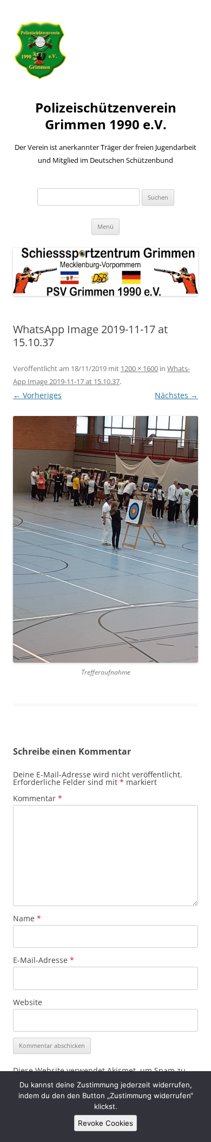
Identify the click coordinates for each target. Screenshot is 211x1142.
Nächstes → (176, 395)
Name (27, 918)
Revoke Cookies (105, 1123)
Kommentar (37, 798)
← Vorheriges (37, 395)
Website (27, 1002)
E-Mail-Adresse (43, 960)
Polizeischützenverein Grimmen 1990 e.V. (105, 116)
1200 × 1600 (139, 368)
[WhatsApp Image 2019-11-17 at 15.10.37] (105, 539)
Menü (105, 226)
